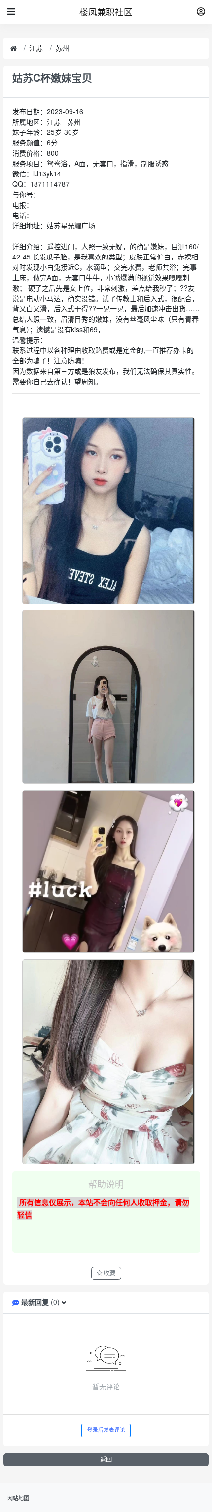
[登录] (201, 12)
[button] (64, 1302)
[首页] (13, 48)
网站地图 (18, 1498)
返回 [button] (106, 1459)
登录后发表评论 (106, 1430)
